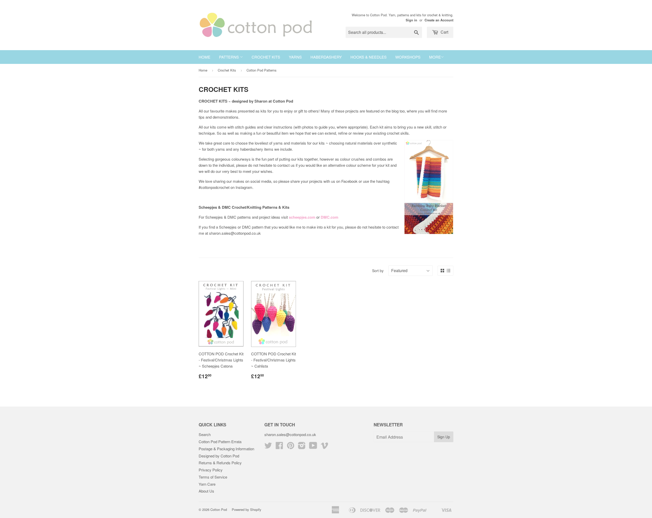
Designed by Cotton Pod (219, 455)
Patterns (229, 57)
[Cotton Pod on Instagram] (302, 447)
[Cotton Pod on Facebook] (279, 447)
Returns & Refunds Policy (220, 462)
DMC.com (329, 217)
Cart (444, 32)
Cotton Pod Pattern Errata (220, 441)
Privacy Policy (211, 469)
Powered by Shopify (246, 509)
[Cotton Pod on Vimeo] (324, 447)
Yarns (295, 57)
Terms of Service (213, 477)
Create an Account (439, 20)
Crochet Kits (266, 57)
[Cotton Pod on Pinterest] (290, 447)
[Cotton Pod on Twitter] (268, 447)
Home (204, 57)
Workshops (407, 57)
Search (205, 434)
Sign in (411, 20)
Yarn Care (207, 484)
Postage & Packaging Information (226, 448)
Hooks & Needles (368, 57)
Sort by (378, 270)
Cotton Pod (218, 509)
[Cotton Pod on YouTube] (313, 447)
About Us (206, 491)
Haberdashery (326, 57)
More (435, 57)
